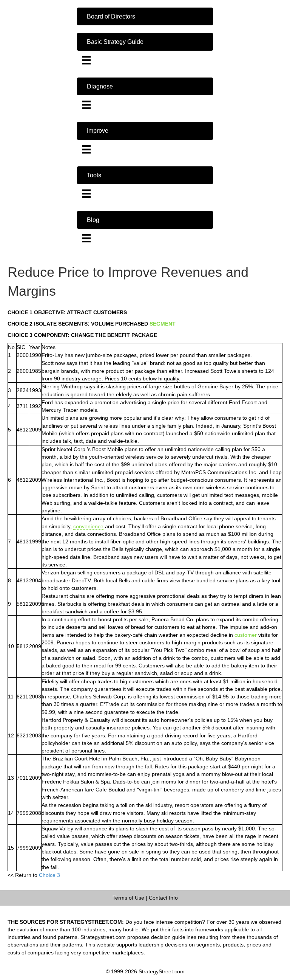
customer (245, 635)
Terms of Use (128, 898)
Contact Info (163, 898)
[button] (145, 16)
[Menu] (86, 60)
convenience (88, 526)
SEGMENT (163, 324)
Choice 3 (49, 875)
